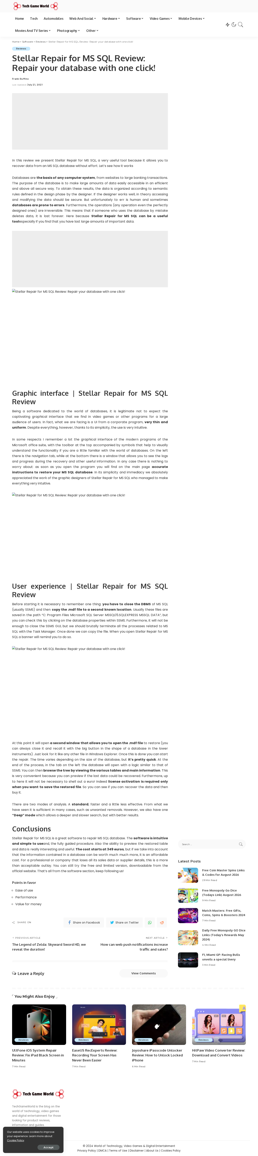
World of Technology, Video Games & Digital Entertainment (134, 1146)
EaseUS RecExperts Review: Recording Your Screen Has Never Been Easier (94, 1055)
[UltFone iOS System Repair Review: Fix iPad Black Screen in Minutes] (39, 1024)
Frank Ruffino (20, 79)
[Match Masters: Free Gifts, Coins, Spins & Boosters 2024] (188, 915)
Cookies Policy (171, 1151)
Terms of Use (118, 1151)
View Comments (143, 973)
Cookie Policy (15, 1140)
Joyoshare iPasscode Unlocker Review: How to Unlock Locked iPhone (157, 1055)
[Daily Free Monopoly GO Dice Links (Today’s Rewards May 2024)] (188, 937)
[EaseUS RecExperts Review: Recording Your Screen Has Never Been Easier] (99, 1024)
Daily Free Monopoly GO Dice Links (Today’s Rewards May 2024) (224, 934)
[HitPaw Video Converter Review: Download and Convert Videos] (219, 1024)
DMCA (102, 1151)
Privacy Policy (86, 1151)
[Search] (240, 24)
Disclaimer (137, 1151)
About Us (152, 1151)
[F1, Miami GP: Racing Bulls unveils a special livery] (188, 959)
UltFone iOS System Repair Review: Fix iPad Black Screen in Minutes (38, 1055)
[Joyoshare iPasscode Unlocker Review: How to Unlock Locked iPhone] (159, 1024)
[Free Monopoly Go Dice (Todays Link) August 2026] (188, 895)
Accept (48, 1147)
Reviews (21, 48)
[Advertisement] (90, 121)
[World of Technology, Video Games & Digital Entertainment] (35, 6)
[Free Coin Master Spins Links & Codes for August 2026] (188, 875)
